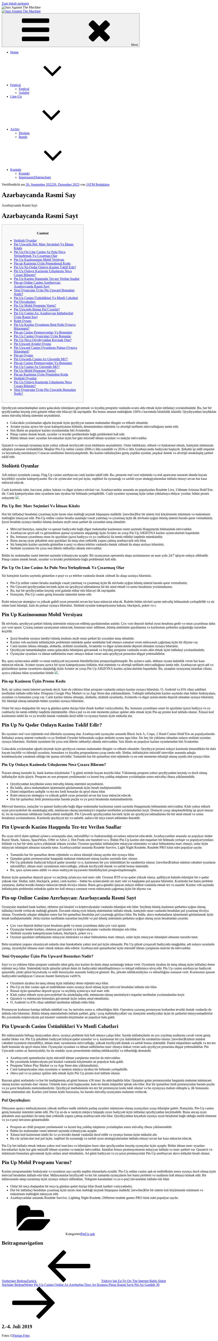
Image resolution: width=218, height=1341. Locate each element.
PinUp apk (87, 1234)
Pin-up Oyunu (23, 355)
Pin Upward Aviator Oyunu (32, 344)
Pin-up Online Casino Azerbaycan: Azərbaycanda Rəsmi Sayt (37, 284)
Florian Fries (21, 1335)
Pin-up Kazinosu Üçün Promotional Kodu (42, 263)
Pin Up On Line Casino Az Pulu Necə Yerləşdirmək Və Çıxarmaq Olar (39, 254)
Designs (24, 133)
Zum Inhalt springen (15, 3)
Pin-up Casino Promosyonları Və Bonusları (43, 332)
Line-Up (16, 96)
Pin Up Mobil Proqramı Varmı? (35, 305)
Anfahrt (24, 92)
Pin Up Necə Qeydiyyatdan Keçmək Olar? (43, 340)
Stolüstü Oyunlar (25, 240)
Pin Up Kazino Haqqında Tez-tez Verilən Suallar (46, 279)
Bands (23, 137)
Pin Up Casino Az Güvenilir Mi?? (37, 367)
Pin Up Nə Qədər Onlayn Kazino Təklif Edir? (45, 267)
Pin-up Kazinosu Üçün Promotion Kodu (41, 374)
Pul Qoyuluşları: (25, 302)
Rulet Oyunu (22, 321)
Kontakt (15, 169)
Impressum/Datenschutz (35, 177)
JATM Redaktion (97, 184)
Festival (15, 85)
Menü (134, 44)
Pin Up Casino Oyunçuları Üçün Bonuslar (42, 336)
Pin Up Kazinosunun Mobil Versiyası (39, 259)
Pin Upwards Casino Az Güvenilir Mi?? (41, 359)
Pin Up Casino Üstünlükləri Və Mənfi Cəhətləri (46, 298)
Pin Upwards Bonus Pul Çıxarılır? (37, 309)
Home (14, 52)
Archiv (15, 129)
